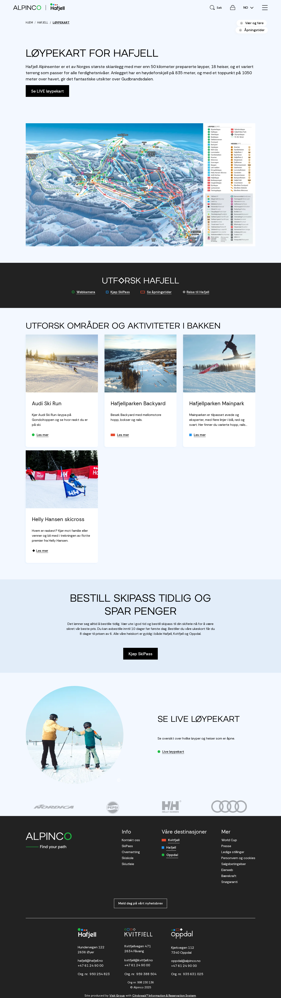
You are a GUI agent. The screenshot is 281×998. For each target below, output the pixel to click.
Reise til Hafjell (198, 292)
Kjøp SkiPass (120, 292)
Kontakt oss (131, 840)
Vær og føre (254, 23)
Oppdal (172, 855)
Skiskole (128, 858)
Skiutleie (128, 864)
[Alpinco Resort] (27, 7)
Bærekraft (228, 876)
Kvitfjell (174, 840)
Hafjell (171, 847)
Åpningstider (254, 30)
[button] (140, 184)
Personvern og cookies (238, 858)
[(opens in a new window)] (53, 806)
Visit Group (117, 995)
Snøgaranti (229, 882)
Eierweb (227, 870)
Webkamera (86, 292)
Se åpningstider (159, 292)
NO (246, 8)
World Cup (229, 840)
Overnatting (131, 852)
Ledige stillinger (232, 852)
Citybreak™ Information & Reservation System (164, 995)
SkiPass (127, 846)
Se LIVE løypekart (47, 91)
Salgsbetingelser (233, 864)
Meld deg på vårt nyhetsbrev (140, 903)
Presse (226, 846)
